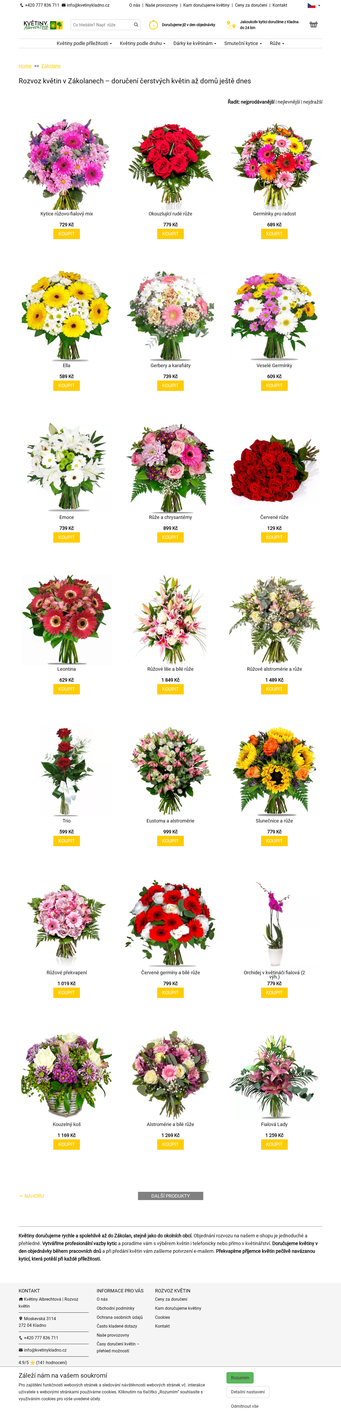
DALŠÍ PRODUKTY (170, 1196)
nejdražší (312, 102)
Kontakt (280, 5)
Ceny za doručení (251, 5)
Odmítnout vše (244, 1406)
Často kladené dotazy (117, 1326)
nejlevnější (289, 102)
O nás (135, 5)
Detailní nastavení (248, 1391)
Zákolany (51, 66)
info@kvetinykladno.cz (87, 5)
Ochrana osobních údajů (120, 1317)
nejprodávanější (257, 102)
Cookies (162, 1317)
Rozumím (240, 1377)
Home (25, 66)
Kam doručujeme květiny (206, 5)
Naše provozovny (162, 5)
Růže (276, 43)
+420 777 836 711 (41, 5)
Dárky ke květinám (193, 43)
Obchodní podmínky (116, 1308)
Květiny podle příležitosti (83, 43)
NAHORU (33, 1196)
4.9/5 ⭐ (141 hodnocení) (43, 1362)
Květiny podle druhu (141, 43)
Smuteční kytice (241, 43)
